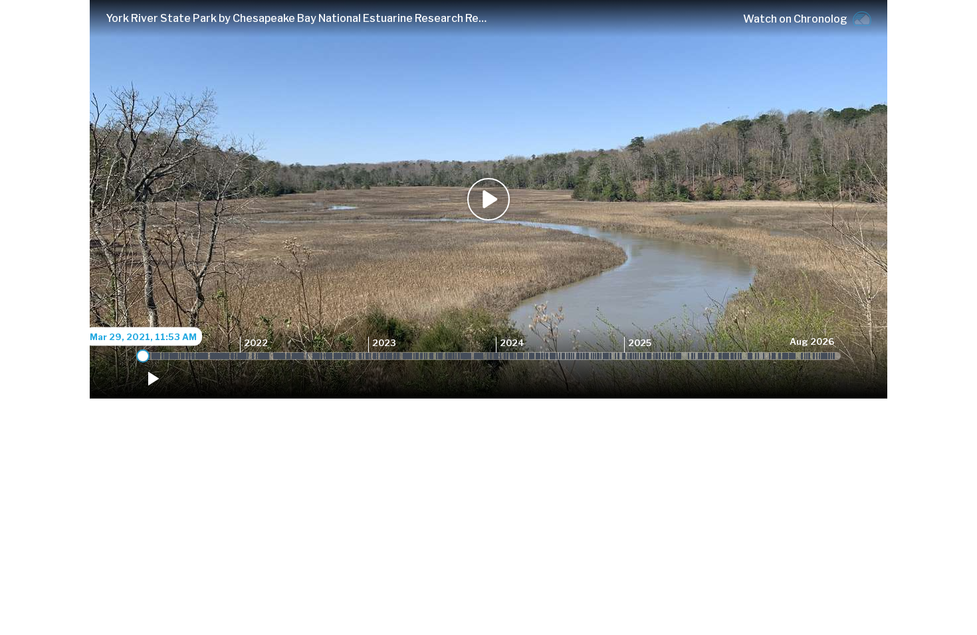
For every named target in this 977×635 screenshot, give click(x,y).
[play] (152, 378)
